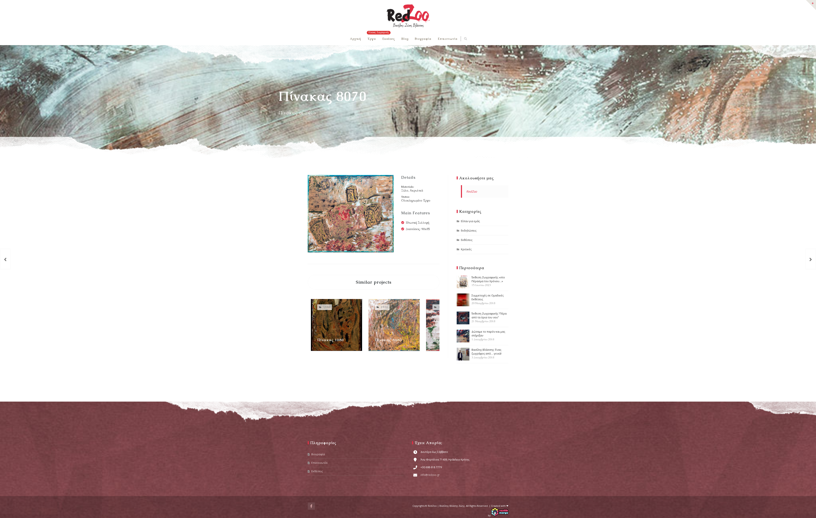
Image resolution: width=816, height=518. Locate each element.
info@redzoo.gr (430, 475)
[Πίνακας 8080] (810, 259)
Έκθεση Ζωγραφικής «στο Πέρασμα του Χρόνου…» (488, 281)
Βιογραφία (423, 39)
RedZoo (471, 191)
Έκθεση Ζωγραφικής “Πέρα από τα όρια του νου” (489, 317)
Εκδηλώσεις (468, 230)
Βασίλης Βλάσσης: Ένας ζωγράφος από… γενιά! (487, 353)
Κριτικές (466, 249)
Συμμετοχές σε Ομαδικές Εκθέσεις (488, 299)
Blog (404, 39)
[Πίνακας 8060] (5, 259)
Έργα (371, 39)
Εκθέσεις (388, 39)
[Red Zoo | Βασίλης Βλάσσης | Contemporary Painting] (408, 16)
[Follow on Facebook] (311, 506)
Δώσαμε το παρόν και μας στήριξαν (488, 335)
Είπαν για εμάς (470, 221)
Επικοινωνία (448, 39)
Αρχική (355, 39)
